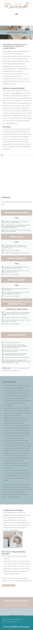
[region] (16, 623)
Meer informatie (13, 621)
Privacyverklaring (16, 615)
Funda (16, 93)
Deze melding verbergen (16, 626)
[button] (16, 14)
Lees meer (14, 530)
